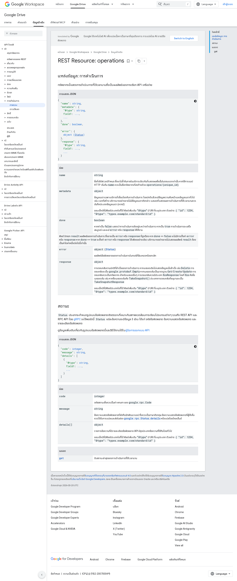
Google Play (181, 540)
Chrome (179, 512)
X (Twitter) (119, 528)
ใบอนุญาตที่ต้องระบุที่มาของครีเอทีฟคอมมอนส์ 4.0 (108, 475)
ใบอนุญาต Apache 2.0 (173, 475)
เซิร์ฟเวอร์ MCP (57, 22)
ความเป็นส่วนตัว (71, 573)
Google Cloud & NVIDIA (63, 528)
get (61, 458)
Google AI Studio (184, 523)
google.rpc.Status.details (142, 418)
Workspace (34, 4)
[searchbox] (23, 33)
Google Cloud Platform (150, 559)
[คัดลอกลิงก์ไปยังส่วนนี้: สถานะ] (72, 306)
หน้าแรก (60, 4)
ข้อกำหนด (55, 573)
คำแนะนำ (22, 22)
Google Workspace (79, 52)
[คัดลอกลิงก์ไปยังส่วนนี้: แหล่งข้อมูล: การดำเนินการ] (106, 76)
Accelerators (58, 523)
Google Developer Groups (64, 512)
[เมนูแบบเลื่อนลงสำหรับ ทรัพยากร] (134, 4)
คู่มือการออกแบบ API (137, 330)
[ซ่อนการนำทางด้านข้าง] (41, 574)
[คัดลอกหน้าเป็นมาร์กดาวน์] (139, 61)
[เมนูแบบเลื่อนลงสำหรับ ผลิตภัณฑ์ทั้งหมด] (113, 4)
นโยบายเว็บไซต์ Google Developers (88, 479)
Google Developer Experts (65, 517)
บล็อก (115, 506)
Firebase (179, 517)
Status (79, 134)
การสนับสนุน (91, 22)
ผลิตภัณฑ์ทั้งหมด (100, 4)
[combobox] (173, 4)
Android (179, 506)
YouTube (118, 534)
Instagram (118, 517)
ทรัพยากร (125, 4)
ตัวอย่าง (75, 22)
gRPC (77, 319)
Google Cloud (182, 534)
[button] (22, 49)
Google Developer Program (65, 506)
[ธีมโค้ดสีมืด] (195, 101)
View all (179, 545)
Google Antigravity (185, 528)
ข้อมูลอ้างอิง (38, 22)
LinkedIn (117, 523)
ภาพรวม (7, 22)
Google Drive (78, 4)
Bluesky (117, 512)
